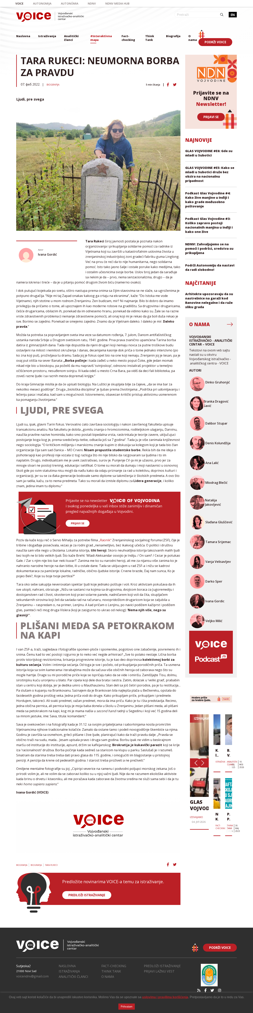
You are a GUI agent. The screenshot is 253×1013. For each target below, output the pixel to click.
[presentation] (195, 763)
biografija (36, 865)
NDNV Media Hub (117, 3)
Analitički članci (71, 38)
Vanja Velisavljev (218, 561)
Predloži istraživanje (162, 966)
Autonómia (69, 3)
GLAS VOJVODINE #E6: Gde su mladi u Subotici (208, 153)
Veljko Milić (213, 621)
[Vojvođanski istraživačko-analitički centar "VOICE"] (50, 17)
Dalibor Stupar (216, 423)
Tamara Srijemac (218, 542)
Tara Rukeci (51, 865)
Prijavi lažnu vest (159, 971)
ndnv (92, 3)
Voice (19, 3)
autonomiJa (42, 3)
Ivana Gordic (214, 601)
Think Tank (149, 38)
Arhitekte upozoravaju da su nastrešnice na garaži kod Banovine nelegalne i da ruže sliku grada (209, 300)
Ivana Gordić (47, 254)
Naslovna (23, 36)
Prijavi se (211, 117)
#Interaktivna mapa (101, 38)
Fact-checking (128, 38)
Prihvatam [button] (126, 1006)
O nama (192, 38)
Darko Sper (213, 581)
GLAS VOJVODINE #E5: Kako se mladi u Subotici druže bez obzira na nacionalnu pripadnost (209, 174)
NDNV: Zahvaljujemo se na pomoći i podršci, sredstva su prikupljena (209, 248)
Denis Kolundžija (217, 443)
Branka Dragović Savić (216, 403)
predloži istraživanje (86, 895)
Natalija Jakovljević (213, 502)
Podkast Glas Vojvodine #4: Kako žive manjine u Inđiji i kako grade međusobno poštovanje (207, 199)
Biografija (173, 36)
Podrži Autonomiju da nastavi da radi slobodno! (209, 267)
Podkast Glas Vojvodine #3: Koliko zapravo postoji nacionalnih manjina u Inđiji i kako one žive (209, 225)
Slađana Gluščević (218, 522)
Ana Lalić (212, 463)
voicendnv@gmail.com (32, 976)
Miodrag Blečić (216, 482)
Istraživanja (47, 36)
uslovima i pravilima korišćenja (165, 997)
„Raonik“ (105, 540)
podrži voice (215, 42)
